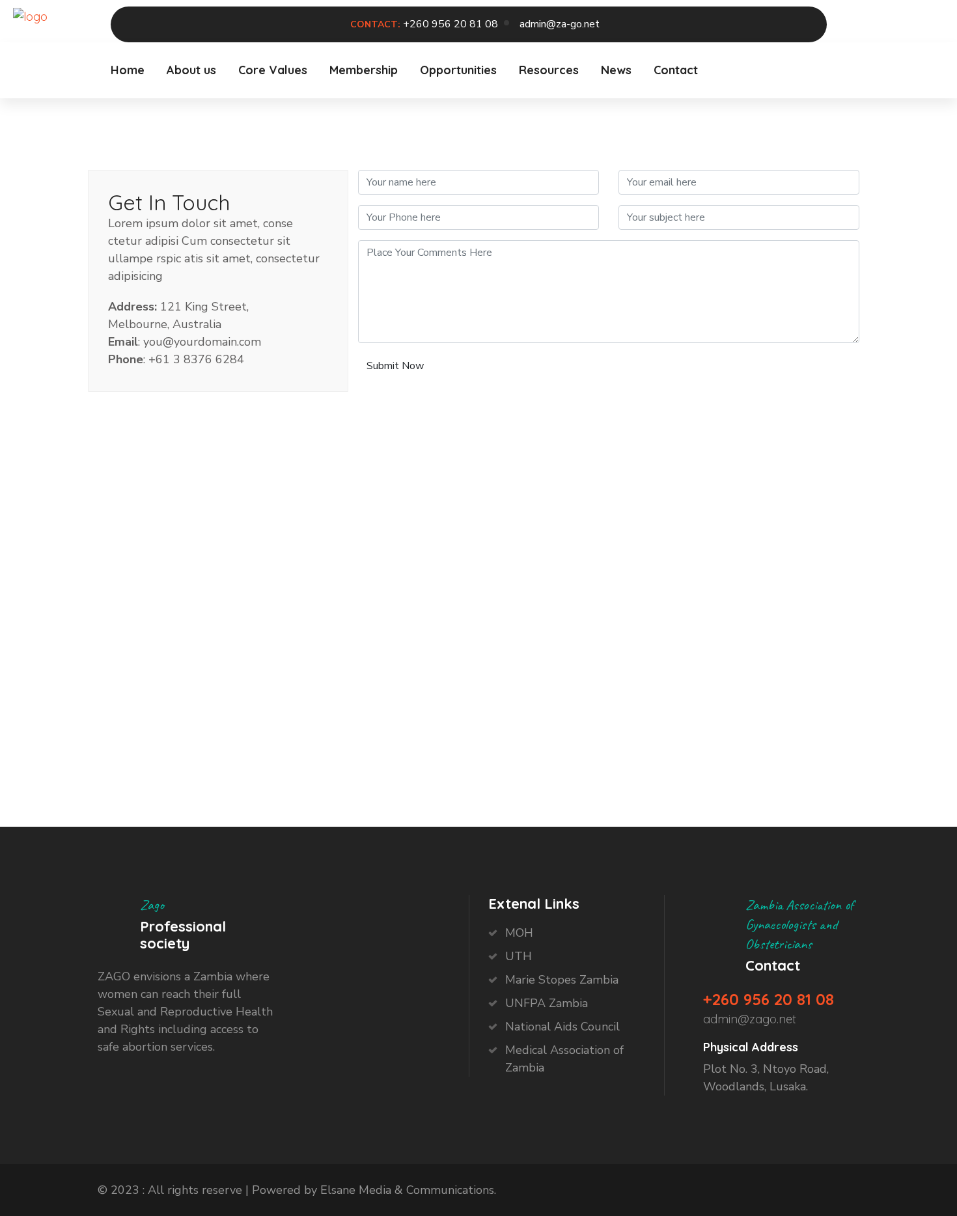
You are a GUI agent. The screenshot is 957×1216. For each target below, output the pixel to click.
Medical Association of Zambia (564, 1058)
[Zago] (30, 15)
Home (128, 69)
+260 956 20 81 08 (450, 24)
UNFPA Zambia (546, 1003)
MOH (519, 933)
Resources (549, 69)
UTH (518, 956)
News (616, 69)
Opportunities (458, 69)
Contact (676, 69)
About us (191, 69)
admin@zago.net (749, 1019)
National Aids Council (562, 1026)
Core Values (272, 69)
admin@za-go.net (560, 24)
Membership (363, 69)
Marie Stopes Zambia (561, 980)
